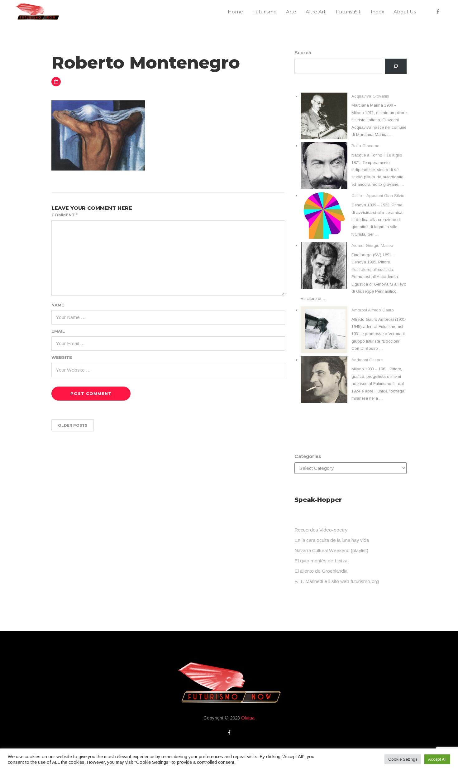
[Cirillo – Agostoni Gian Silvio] (324, 215)
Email (58, 331)
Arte (291, 12)
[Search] (396, 66)
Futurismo (264, 12)
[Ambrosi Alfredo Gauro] (324, 329)
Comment (64, 214)
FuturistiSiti (348, 12)
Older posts (72, 425)
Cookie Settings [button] (402, 759)
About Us (405, 12)
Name (57, 304)
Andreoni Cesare (367, 360)
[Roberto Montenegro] (98, 134)
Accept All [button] (437, 759)
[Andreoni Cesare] (324, 379)
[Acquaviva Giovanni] (324, 116)
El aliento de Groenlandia (320, 571)
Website (61, 357)
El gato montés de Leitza (320, 560)
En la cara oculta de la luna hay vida (331, 540)
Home (235, 12)
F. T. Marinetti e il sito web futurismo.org (336, 581)
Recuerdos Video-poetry (320, 529)
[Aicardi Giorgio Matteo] (324, 265)
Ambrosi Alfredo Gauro (372, 310)
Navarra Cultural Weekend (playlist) (331, 550)
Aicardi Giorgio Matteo (372, 245)
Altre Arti (316, 12)
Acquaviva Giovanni (370, 96)
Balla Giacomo (365, 145)
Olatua (248, 717)
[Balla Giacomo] (324, 165)
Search (302, 52)
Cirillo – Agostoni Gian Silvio (377, 195)
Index (377, 12)
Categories (307, 456)
